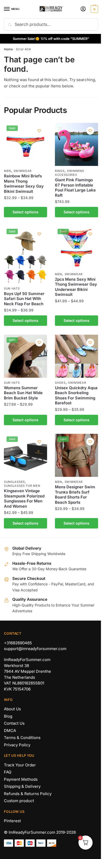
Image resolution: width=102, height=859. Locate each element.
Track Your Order (20, 764)
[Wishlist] (39, 131)
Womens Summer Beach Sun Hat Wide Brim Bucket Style (23, 392)
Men (7, 171)
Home (8, 49)
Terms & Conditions (22, 737)
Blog (8, 716)
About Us (12, 708)
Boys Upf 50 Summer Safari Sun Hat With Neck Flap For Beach (24, 298)
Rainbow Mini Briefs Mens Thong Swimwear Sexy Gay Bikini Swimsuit (24, 183)
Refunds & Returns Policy (28, 793)
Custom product (19, 800)
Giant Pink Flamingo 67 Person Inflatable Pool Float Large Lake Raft (75, 187)
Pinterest (12, 820)
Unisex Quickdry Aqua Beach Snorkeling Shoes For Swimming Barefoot (76, 395)
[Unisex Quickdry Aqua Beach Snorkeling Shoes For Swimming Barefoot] (76, 356)
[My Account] (83, 9)
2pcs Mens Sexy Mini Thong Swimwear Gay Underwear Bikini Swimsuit (76, 287)
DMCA (10, 730)
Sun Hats (12, 288)
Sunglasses (14, 482)
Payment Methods (21, 779)
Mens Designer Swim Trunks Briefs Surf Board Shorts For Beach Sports (75, 494)
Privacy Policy (17, 744)
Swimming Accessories (69, 173)
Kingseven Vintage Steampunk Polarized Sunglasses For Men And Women (24, 498)
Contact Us (14, 723)
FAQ (7, 772)
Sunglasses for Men (22, 486)
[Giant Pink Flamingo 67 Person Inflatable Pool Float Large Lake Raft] (76, 144)
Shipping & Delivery (22, 786)
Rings (60, 171)
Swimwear (23, 171)
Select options (25, 212)
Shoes (60, 383)
